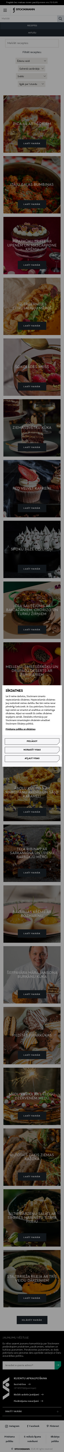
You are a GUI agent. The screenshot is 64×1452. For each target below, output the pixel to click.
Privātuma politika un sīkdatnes (20, 729)
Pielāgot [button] (32, 741)
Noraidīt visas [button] (32, 750)
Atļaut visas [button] (32, 758)
